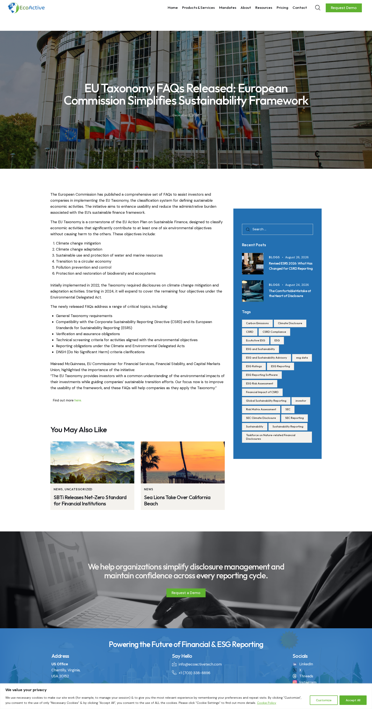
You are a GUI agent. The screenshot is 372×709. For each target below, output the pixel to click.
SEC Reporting (294, 418)
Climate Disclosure (290, 323)
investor (301, 400)
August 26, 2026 (297, 257)
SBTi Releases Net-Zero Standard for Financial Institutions (90, 500)
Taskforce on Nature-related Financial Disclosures (270, 436)
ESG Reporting (280, 366)
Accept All (353, 700)
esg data (302, 357)
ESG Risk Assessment (259, 383)
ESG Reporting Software (262, 374)
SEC (287, 409)
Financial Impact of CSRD (262, 392)
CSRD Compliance (274, 331)
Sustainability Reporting (288, 426)
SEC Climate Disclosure (261, 418)
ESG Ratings (254, 366)
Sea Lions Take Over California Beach (177, 500)
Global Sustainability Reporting (266, 400)
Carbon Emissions (257, 323)
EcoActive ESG (255, 340)
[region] (186, 696)
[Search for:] (277, 229)
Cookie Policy (266, 703)
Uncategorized (78, 489)
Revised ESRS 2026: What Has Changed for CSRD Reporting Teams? (291, 268)
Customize (324, 700)
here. (78, 400)
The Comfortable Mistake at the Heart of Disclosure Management (290, 296)
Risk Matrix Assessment (261, 409)
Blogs (274, 257)
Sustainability (254, 426)
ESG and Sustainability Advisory (266, 357)
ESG (277, 340)
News (58, 489)
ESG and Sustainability (260, 349)
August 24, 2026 (297, 285)
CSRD (249, 331)
